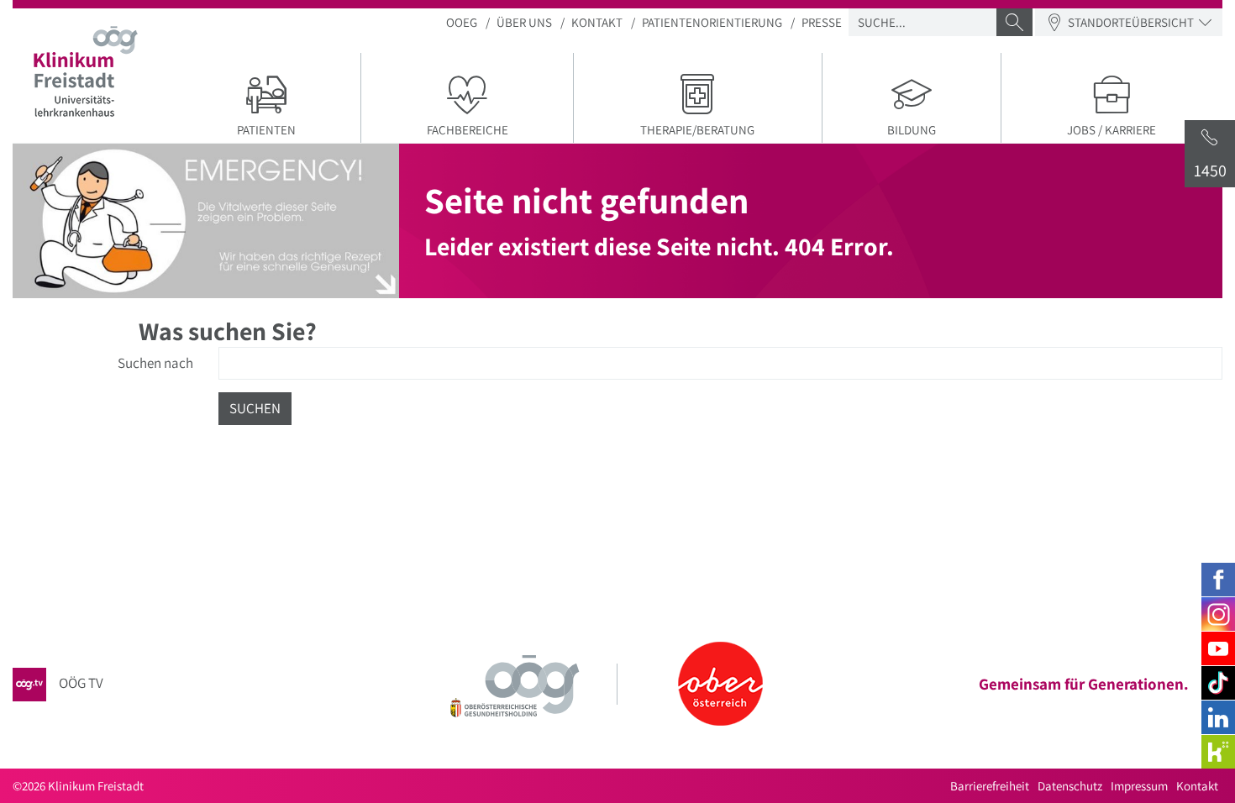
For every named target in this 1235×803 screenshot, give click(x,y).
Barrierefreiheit (989, 786)
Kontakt (597, 22)
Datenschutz (1070, 786)
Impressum (1139, 786)
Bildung (911, 130)
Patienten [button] (266, 130)
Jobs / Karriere (1111, 130)
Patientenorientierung (712, 22)
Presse (821, 22)
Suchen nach (155, 363)
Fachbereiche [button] (467, 130)
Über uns (524, 22)
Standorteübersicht (1130, 22)
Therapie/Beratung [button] (697, 130)
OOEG (461, 22)
